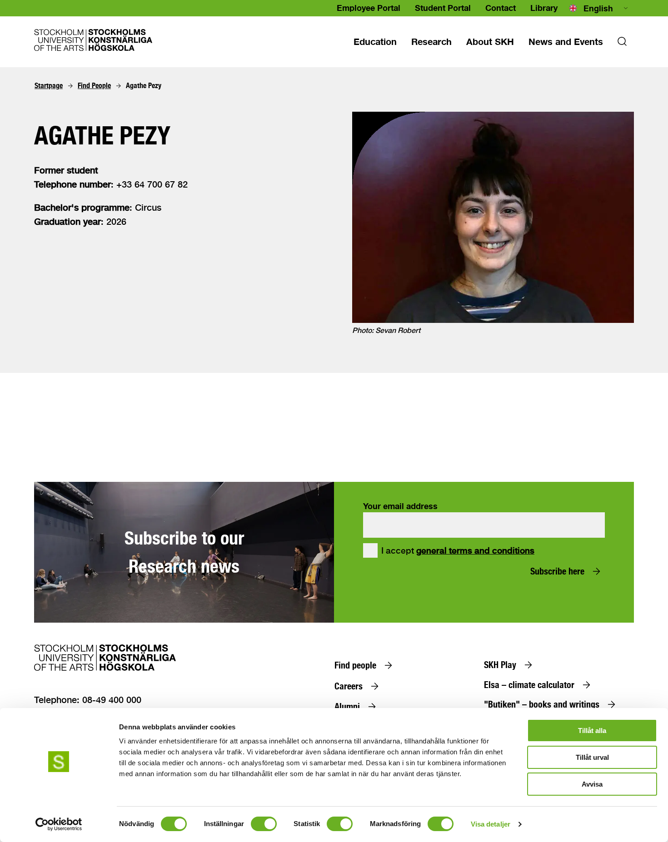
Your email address (400, 506)
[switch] (264, 824)
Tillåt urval (592, 757)
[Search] (622, 44)
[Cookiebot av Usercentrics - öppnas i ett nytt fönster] (59, 824)
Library (544, 8)
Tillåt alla (592, 730)
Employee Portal (368, 8)
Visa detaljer (490, 824)
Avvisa (592, 784)
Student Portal (443, 8)
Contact (500, 8)
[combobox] (599, 8)
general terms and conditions (475, 550)
